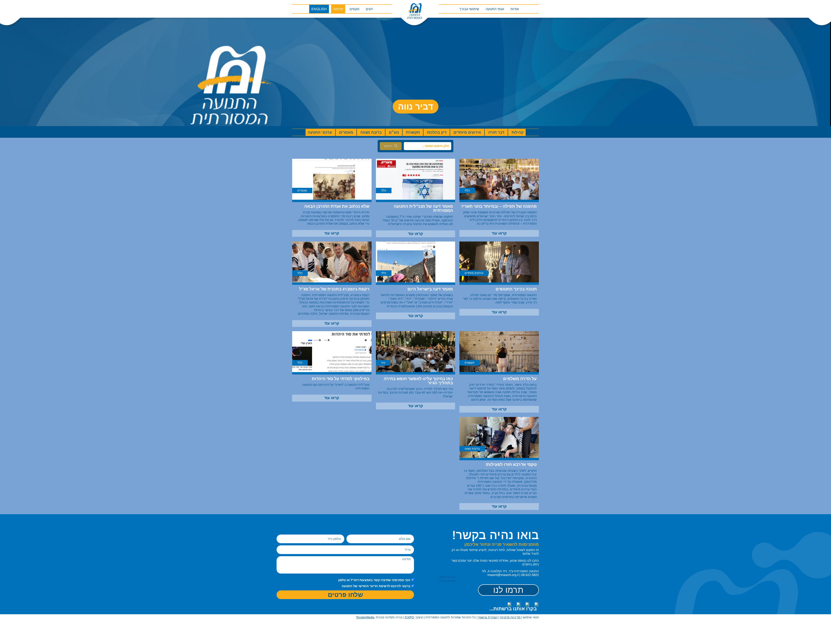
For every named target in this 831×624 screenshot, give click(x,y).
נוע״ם (394, 132)
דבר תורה (496, 132)
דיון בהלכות (436, 132)
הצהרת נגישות (488, 617)
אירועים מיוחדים (467, 132)
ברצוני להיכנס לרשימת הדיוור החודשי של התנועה (376, 586)
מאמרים (346, 132)
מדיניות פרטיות (510, 617)
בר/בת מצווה (371, 132)
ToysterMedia (365, 617)
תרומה (338, 9)
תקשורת (413, 132)
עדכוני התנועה (320, 132)
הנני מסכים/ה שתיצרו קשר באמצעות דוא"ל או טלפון (374, 580)
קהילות (517, 132)
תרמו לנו (508, 590)
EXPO (409, 617)
